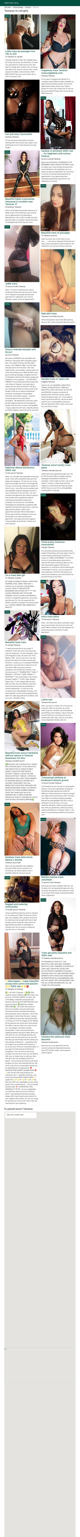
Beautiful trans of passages (55, 232)
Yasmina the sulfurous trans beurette (55, 1038)
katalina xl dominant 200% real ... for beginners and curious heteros (57, 153)
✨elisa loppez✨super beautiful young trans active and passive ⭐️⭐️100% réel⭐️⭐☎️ (22, 984)
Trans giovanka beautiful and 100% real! (56, 954)
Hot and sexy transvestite (18, 134)
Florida (27, 7)
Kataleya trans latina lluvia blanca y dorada (18, 858)
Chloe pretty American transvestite (53, 543)
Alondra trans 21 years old (55, 379)
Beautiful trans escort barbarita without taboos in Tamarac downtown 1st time (21, 755)
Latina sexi (46, 699)
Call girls (7, 7)
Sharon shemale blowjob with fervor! (20, 350)
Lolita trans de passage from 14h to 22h (20, 52)
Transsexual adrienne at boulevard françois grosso (55, 778)
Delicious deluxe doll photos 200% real (19, 468)
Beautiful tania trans (15, 642)
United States (18, 7)
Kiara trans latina (50, 616)
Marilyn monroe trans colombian (52, 878)
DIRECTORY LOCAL (11, 3)
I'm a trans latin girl (15, 575)
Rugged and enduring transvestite (16, 905)
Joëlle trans (11, 283)
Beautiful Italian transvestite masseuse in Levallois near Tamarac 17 (19, 201)
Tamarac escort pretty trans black (56, 466)
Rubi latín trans (49, 313)
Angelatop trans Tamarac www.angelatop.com (54, 71)
